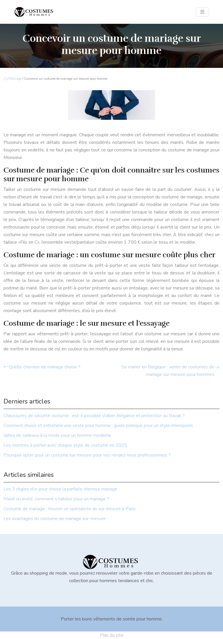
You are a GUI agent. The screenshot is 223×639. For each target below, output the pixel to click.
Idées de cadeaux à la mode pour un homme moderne (57, 435)
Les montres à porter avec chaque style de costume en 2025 (65, 445)
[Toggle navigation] (202, 12)
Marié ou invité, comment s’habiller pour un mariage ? (56, 499)
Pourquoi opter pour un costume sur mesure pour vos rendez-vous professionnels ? (87, 455)
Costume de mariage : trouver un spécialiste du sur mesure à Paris (69, 509)
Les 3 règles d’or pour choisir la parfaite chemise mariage (60, 489)
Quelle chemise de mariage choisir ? (44, 367)
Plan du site (111, 635)
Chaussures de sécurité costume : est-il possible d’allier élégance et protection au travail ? (94, 415)
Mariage (15, 79)
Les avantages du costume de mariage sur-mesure (54, 518)
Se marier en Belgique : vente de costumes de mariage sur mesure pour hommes (167, 371)
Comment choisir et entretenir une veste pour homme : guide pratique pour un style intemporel (98, 425)
